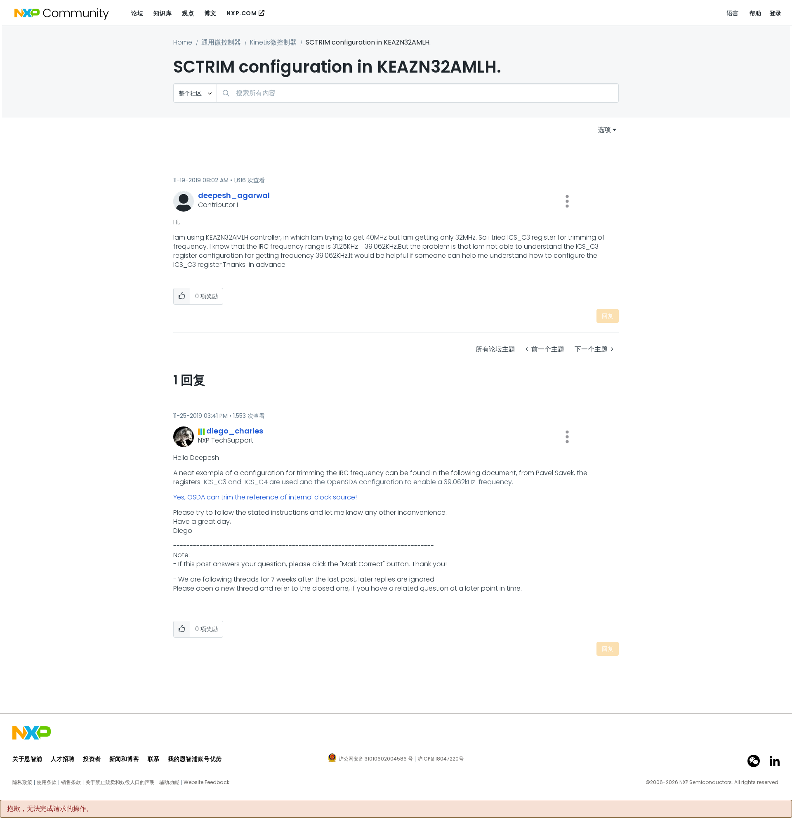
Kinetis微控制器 (273, 42)
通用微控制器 (221, 42)
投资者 (92, 759)
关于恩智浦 (27, 759)
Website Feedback (206, 782)
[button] (567, 201)
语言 (733, 13)
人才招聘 (63, 759)
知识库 (162, 13)
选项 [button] (604, 129)
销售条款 (71, 782)
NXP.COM (241, 13)
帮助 (755, 13)
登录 (776, 13)
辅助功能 (169, 782)
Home (182, 42)
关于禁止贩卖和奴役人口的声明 (120, 782)
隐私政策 (22, 782)
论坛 (137, 13)
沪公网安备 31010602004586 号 (376, 759)
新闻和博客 (124, 759)
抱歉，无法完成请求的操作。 (50, 808)
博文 (210, 13)
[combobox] (418, 93)
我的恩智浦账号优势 (195, 759)
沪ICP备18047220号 (440, 758)
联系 (154, 759)
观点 (188, 13)
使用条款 (47, 782)
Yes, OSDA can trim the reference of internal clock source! (265, 497)
